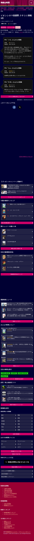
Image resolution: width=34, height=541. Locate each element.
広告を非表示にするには (25, 156)
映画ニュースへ (16, 321)
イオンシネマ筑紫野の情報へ (8, 470)
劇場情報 (3, 27)
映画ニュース (7, 521)
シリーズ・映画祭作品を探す (17, 379)
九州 (2, 429)
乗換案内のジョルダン (12, 532)
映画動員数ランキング (10, 512)
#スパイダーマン (5, 373)
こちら (21, 32)
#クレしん (13, 373)
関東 (19, 415)
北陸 (19, 424)
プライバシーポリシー (24, 532)
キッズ (19, 444)
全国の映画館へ (16, 434)
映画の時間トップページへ (7, 476)
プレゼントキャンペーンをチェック (16, 197)
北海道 (3, 421)
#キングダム (4, 376)
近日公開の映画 (8, 492)
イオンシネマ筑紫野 (21, 9)
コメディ (3, 447)
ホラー (19, 447)
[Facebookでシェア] (14, 107)
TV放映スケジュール (9, 524)
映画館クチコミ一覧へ (16, 451)
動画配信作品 (7, 523)
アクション (4, 441)
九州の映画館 (20, 8)
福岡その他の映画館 (9, 9)
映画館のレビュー (8, 505)
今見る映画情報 (8, 526)
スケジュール (10, 27)
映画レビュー (16, 366)
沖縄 (19, 429)
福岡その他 (3, 23)
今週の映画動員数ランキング (8, 222)
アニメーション (21, 441)
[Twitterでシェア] (19, 107)
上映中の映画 (7, 488)
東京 (2, 415)
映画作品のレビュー (9, 495)
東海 (19, 418)
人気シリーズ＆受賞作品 (10, 493)
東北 (19, 421)
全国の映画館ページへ (6, 473)
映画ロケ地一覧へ (16, 454)
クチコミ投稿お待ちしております (16, 96)
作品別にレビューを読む (10, 496)
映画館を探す (11, 8)
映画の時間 (3, 8)
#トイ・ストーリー (22, 373)
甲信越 (3, 424)
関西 (2, 418)
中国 (2, 427)
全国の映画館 (7, 503)
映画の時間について (16, 467)
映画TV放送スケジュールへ (16, 404)
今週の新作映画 (8, 490)
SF (2, 444)
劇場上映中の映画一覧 (16, 248)
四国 (19, 427)
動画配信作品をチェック (16, 274)
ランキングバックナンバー (11, 514)
